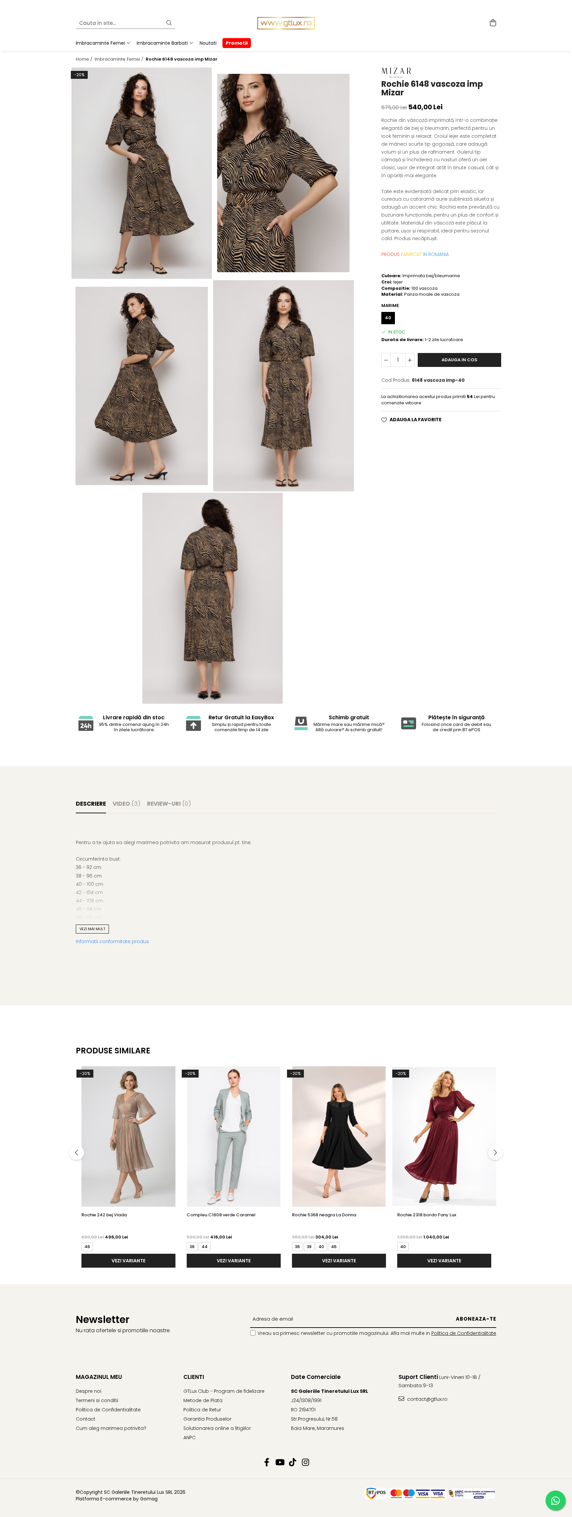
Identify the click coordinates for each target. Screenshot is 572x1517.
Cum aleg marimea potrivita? (111, 1428)
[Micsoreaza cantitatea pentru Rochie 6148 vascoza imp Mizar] (386, 360)
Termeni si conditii (97, 1400)
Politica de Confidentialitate (463, 1333)
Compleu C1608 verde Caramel (221, 1215)
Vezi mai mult (92, 929)
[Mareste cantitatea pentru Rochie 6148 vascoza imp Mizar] (410, 360)
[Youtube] (279, 1463)
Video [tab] (126, 804)
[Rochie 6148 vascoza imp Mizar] (142, 173)
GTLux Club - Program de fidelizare (223, 1391)
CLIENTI (193, 1377)
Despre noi (88, 1391)
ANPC (189, 1437)
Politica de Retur (202, 1409)
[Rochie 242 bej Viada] (128, 1136)
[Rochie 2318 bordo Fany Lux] (444, 1136)
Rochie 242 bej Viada (104, 1215)
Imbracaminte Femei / (120, 59)
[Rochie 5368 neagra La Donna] (339, 1136)
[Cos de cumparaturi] (492, 23)
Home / (85, 59)
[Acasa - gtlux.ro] (286, 23)
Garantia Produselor (207, 1419)
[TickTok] (292, 1463)
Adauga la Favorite (416, 419)
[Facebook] (266, 1463)
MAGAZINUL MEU (99, 1377)
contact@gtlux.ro (427, 1399)
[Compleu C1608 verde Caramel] (234, 1136)
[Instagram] (305, 1463)
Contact (85, 1419)
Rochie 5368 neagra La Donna (324, 1215)
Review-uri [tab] (169, 804)
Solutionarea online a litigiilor (217, 1428)
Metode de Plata (202, 1400)
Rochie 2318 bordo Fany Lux (426, 1215)
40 (388, 318)
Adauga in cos (459, 360)
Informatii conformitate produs (112, 941)
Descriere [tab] (91, 804)
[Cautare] (169, 23)
